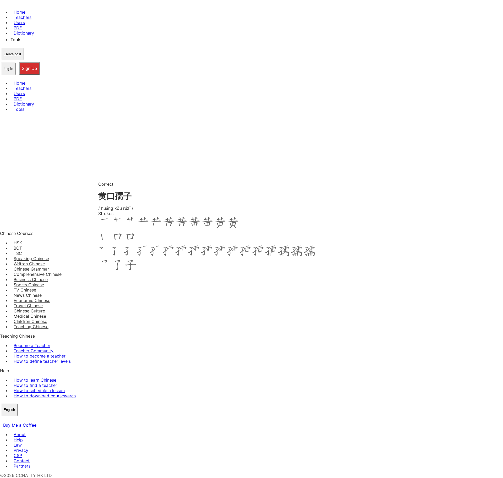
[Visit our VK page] (16, 420)
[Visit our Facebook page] (3, 420)
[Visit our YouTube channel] (22, 420)
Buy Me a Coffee (19, 425)
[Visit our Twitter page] (9, 420)
